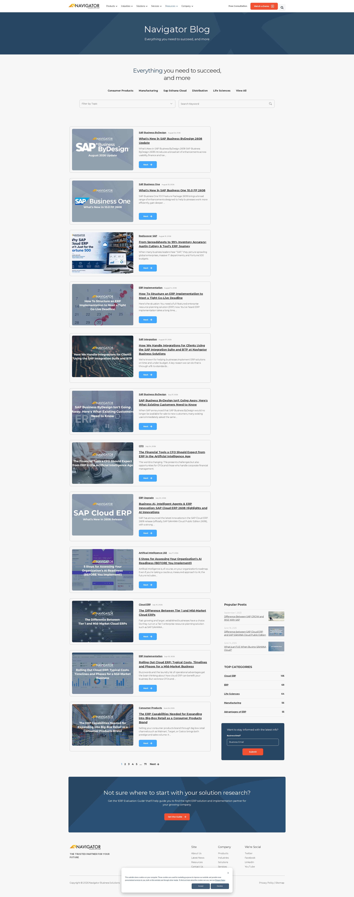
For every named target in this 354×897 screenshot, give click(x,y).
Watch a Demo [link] (261, 6)
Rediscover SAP (148, 236)
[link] (84, 6)
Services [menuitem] (222, 866)
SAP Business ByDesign (152, 132)
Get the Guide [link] (175, 817)
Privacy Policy (220, 880)
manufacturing (148, 90)
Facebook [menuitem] (250, 857)
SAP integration (148, 339)
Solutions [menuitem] (223, 862)
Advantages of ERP (235, 712)
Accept (200, 886)
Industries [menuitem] (223, 857)
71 (145, 764)
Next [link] (145, 164)
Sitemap (279, 883)
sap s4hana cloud (175, 90)
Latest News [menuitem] (197, 857)
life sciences (221, 90)
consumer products (120, 90)
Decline (220, 886)
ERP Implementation (150, 287)
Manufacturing (232, 703)
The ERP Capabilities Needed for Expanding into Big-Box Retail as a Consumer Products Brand (170, 718)
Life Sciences (232, 694)
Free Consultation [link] (238, 6)
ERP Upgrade (146, 498)
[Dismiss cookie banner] (228, 872)
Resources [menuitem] (196, 862)
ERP (226, 685)
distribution (200, 90)
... (141, 764)
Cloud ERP (145, 604)
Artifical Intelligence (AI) (153, 553)
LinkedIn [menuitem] (249, 862)
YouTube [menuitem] (250, 866)
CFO (141, 446)
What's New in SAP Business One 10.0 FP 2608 (172, 190)
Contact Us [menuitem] (197, 866)
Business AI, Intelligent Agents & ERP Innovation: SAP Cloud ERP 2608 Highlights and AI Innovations (173, 508)
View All (241, 90)
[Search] (282, 7)
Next (153, 764)
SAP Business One (149, 184)
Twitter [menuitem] (249, 853)
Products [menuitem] (223, 853)
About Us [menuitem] (196, 853)
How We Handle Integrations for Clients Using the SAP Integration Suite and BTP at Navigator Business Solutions (173, 349)
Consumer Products (150, 708)
